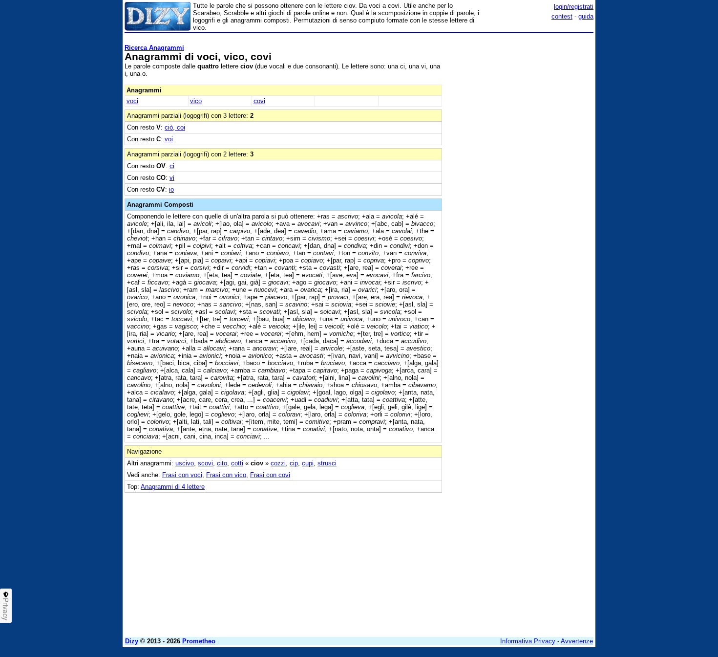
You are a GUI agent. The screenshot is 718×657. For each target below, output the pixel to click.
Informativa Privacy (527, 641)
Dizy (131, 641)
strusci (327, 463)
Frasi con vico (226, 475)
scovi (205, 463)
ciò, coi (175, 127)
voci (132, 101)
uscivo (184, 463)
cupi (308, 463)
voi (169, 139)
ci (171, 166)
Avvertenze (577, 641)
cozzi (278, 463)
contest (561, 16)
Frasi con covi (270, 475)
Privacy (6, 609)
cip (294, 463)
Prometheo (198, 641)
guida (585, 16)
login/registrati (573, 6)
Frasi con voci (182, 475)
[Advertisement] (520, 183)
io (171, 189)
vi (171, 177)
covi (259, 101)
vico (196, 101)
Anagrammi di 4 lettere (173, 486)
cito (222, 463)
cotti (237, 463)
